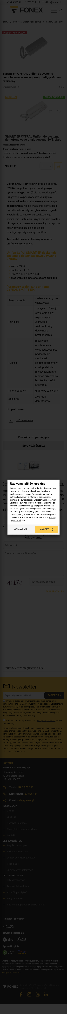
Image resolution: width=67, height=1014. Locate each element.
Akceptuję (46, 529)
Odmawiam (20, 529)
